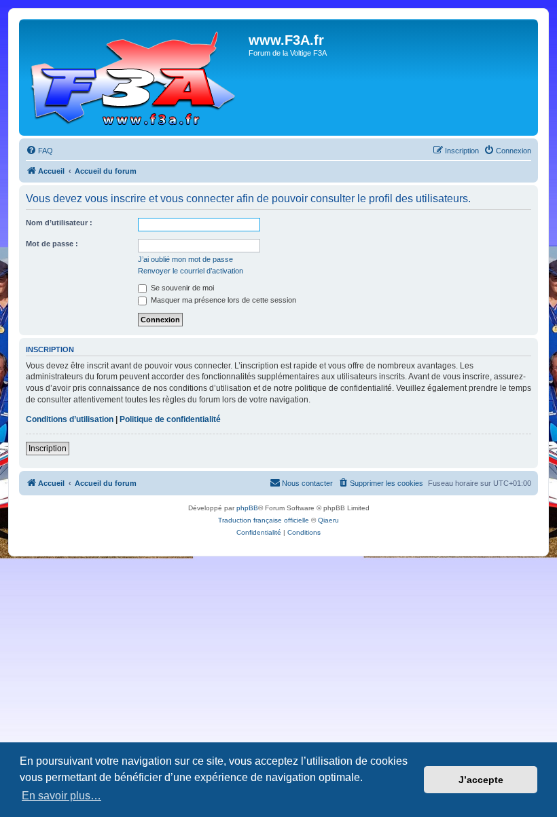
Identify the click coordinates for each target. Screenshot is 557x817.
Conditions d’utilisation (69, 419)
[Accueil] (135, 77)
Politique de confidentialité (170, 419)
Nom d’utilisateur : (59, 222)
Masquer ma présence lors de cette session (222, 300)
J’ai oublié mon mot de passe (185, 259)
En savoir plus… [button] (61, 795)
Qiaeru (328, 520)
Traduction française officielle (263, 520)
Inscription (48, 448)
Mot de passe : (52, 244)
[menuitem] (39, 150)
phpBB (247, 508)
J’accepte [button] (481, 779)
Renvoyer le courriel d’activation (190, 271)
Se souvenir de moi (181, 288)
